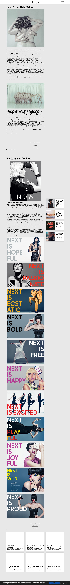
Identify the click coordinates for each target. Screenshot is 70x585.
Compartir (35, 145)
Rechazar (57, 583)
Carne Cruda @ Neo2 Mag (20, 6)
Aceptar (51, 583)
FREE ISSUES (38, 129)
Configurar (63, 583)
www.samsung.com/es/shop (13, 235)
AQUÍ (20, 584)
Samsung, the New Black (19, 158)
